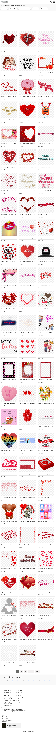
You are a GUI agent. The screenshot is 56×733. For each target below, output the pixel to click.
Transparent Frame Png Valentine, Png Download (30, 474)
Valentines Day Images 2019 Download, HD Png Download (32, 120)
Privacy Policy (4, 716)
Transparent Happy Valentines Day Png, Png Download (13, 96)
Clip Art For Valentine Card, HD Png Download (11, 238)
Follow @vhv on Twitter (6, 721)
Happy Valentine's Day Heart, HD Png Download (30, 639)
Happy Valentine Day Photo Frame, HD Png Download (31, 143)
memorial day (13, 8)
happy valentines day (24, 8)
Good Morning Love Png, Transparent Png (28, 308)
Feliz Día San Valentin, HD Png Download (28, 238)
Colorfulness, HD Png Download (46, 379)
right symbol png (7, 697)
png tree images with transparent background (9, 702)
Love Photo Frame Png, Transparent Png (28, 379)
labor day (35, 8)
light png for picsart (8, 705)
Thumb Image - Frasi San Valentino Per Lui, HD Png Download (33, 403)
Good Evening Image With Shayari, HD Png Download (13, 379)
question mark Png (19, 697)
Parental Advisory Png (20, 693)
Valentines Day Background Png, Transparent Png (30, 615)
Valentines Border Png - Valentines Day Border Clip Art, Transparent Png (17, 214)
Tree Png (17, 700)
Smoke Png (18, 702)
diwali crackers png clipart (9, 700)
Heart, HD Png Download (27, 356)
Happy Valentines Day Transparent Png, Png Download (31, 96)
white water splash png (8, 693)
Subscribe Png (19, 692)
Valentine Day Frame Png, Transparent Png (10, 143)
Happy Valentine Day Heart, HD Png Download (29, 261)
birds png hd (6, 695)
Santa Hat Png (18, 698)
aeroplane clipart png (8, 698)
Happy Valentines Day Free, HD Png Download (11, 639)
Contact (3, 712)
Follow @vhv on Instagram (7, 720)
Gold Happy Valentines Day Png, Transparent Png (30, 190)
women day (44, 8)
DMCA (3, 715)
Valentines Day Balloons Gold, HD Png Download (12, 120)
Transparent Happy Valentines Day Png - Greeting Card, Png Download (17, 426)
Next (37, 671)
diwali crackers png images (9, 692)
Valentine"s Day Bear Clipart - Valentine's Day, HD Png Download (15, 521)
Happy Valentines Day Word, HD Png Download (30, 662)
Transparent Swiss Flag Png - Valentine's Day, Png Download (32, 49)
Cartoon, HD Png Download (46, 332)
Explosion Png (18, 695)
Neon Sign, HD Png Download (9, 332)
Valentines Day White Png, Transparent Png (10, 662)
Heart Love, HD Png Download (27, 426)
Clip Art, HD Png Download (46, 308)
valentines (4, 8)
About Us (3, 714)
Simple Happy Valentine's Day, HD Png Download (12, 190)
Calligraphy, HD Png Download (27, 332)
